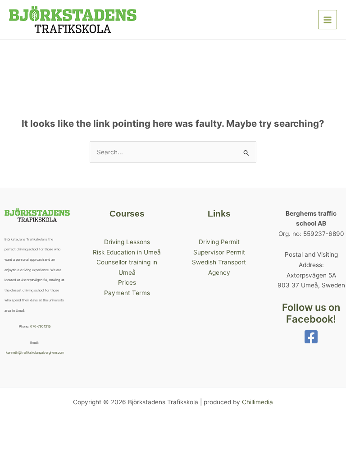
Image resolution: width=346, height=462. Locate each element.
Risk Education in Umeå (127, 252)
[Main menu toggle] (327, 19)
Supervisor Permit (219, 252)
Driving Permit (219, 241)
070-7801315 (40, 326)
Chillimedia (257, 402)
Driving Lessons (127, 241)
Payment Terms (127, 292)
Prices (127, 282)
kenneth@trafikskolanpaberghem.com (35, 353)
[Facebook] (311, 336)
